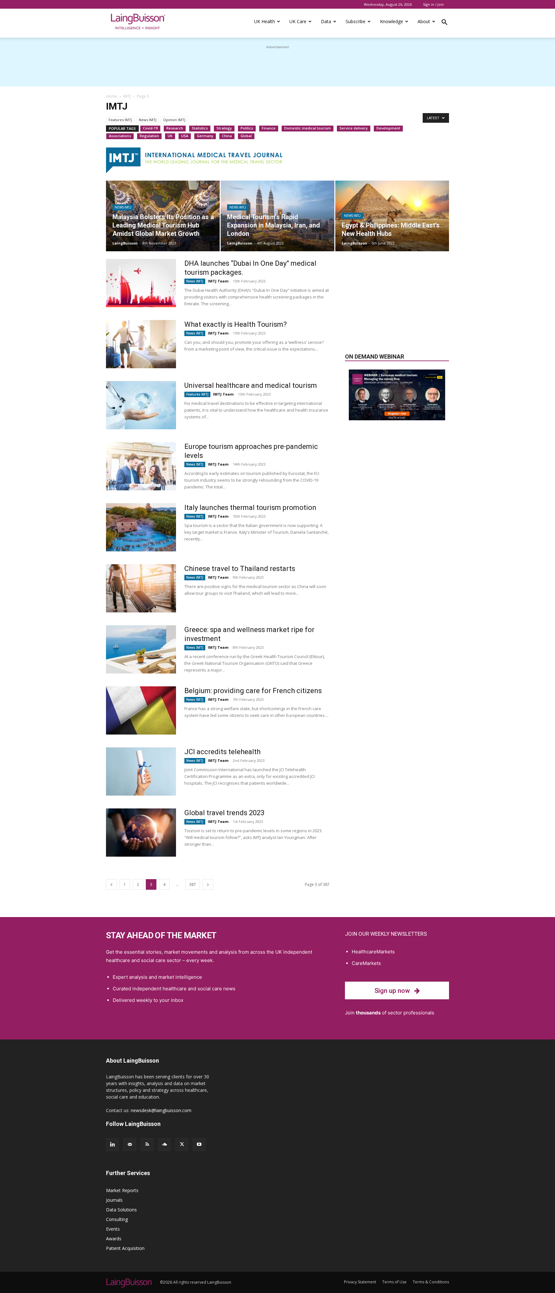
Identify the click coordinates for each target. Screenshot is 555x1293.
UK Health (264, 21)
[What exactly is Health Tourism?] (141, 344)
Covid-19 (150, 128)
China (227, 135)
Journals (114, 1200)
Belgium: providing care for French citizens (253, 691)
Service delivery (353, 128)
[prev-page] (111, 884)
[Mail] (129, 1144)
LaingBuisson (125, 243)
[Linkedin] (112, 1144)
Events (113, 1229)
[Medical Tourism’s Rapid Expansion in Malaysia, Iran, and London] (277, 216)
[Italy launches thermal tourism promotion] (141, 527)
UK (170, 135)
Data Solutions (121, 1210)
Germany (205, 135)
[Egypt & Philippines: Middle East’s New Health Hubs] (392, 216)
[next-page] (207, 884)
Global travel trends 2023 (224, 813)
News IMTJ (147, 119)
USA (184, 135)
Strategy (224, 128)
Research (174, 128)
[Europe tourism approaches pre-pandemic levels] (141, 466)
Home (111, 96)
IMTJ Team (218, 281)
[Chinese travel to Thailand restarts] (141, 588)
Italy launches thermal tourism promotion (250, 508)
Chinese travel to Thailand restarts (239, 569)
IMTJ (127, 96)
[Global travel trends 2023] (141, 832)
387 (192, 884)
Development (388, 128)
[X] (181, 1144)
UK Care (297, 21)
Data (326, 21)
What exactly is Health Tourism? (235, 324)
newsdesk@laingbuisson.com (161, 1110)
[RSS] (147, 1144)
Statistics (200, 128)
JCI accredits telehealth (222, 752)
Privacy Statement (360, 1282)
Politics (247, 128)
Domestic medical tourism (307, 128)
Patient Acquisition (125, 1248)
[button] (444, 23)
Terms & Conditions (431, 1282)
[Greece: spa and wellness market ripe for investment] (141, 649)
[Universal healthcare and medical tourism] (141, 405)
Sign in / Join (433, 4)
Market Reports (122, 1190)
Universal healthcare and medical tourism (250, 385)
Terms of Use (394, 1282)
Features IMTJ (120, 119)
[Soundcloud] (164, 1144)
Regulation (149, 135)
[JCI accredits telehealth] (141, 771)
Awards (113, 1238)
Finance (269, 128)
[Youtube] (199, 1144)
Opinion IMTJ (174, 119)
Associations (120, 135)
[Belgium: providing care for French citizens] (141, 710)
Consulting (117, 1219)
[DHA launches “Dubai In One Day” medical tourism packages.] (141, 283)
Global (246, 135)
